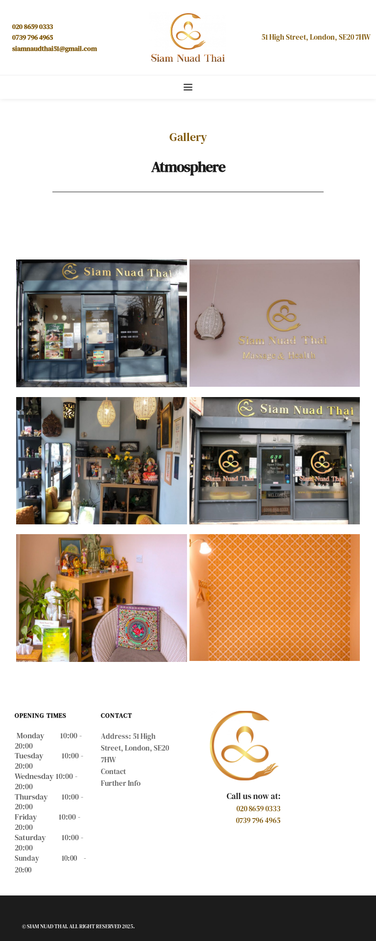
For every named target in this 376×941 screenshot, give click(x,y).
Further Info (121, 783)
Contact (113, 771)
